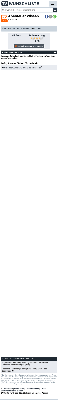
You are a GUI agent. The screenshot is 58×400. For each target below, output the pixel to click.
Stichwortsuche (32, 389)
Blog (28, 365)
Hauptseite (19, 389)
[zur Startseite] (20, 2)
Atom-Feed (42, 369)
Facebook (6, 369)
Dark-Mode (7, 371)
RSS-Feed (31, 369)
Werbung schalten (29, 362)
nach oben (8, 389)
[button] (47, 16)
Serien (43, 389)
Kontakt (16, 362)
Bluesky (15, 369)
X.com (23, 369)
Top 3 (39, 28)
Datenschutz (44, 362)
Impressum (6, 362)
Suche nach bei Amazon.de (22, 68)
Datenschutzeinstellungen (13, 365)
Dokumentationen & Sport (12, 391)
